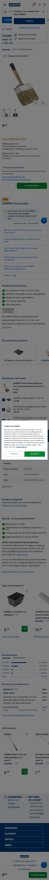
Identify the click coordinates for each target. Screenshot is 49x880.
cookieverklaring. (21, 447)
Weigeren (14, 454)
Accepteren (35, 454)
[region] (24, 440)
